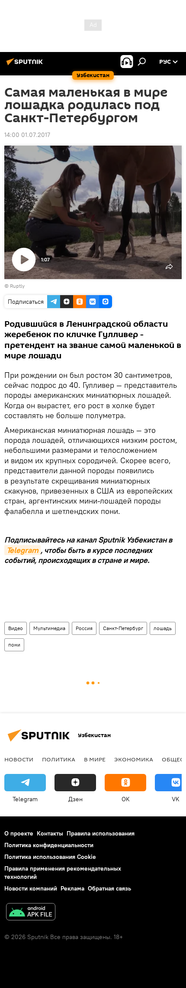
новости (18, 759)
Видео (15, 628)
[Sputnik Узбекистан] (26, 65)
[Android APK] (30, 913)
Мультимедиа (49, 628)
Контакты (50, 833)
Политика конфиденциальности (48, 845)
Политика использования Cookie (50, 857)
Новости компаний (30, 888)
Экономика (133, 759)
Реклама (72, 888)
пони (14, 644)
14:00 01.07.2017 (27, 135)
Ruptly (17, 286)
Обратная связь (109, 888)
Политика (58, 759)
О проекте (18, 833)
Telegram (22, 550)
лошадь (163, 628)
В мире (95, 759)
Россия (84, 628)
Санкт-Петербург (123, 628)
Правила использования (101, 833)
